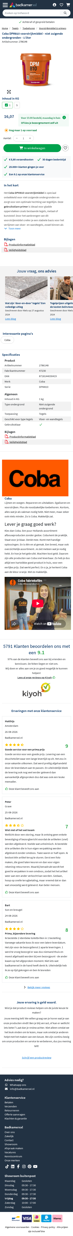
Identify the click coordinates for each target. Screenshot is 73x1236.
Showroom (11, 1144)
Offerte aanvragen (15, 1114)
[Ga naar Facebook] (18, 1166)
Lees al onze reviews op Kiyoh (34, 677)
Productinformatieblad (21, 244)
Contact (9, 1140)
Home (5, 28)
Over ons (10, 1132)
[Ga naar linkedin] (12, 1166)
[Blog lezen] (26, 288)
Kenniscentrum (13, 1156)
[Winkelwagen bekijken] (68, 5)
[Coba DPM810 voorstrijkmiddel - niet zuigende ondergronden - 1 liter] (36, 70)
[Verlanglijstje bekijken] (61, 5)
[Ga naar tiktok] (7, 1166)
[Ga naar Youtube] (35, 1166)
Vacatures (10, 1152)
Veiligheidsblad (17, 250)
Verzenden (11, 1106)
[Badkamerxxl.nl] (22, 4)
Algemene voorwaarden (17, 1227)
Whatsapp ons (18, 1084)
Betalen (9, 1102)
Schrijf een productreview (36, 1057)
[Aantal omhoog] (30, 138)
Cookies (35, 1227)
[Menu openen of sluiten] (5, 4)
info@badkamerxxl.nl (22, 1089)
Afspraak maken (14, 1148)
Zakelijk (9, 1136)
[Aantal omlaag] (16, 138)
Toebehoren (29, 28)
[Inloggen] (54, 5)
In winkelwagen (34, 148)
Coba (7, 340)
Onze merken (12, 1160)
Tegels (15, 28)
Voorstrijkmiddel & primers (52, 28)
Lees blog (10, 318)
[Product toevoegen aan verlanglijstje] (65, 147)
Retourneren (12, 1110)
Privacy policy (48, 1227)
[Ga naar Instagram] (23, 1166)
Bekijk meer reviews (39, 987)
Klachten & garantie (16, 1118)
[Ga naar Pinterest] (29, 1166)
